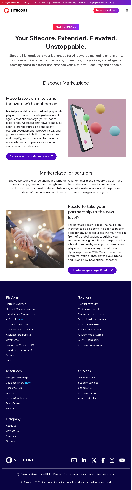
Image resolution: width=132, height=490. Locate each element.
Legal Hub (45, 474)
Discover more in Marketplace (29, 156)
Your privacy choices (75, 474)
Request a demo (106, 10)
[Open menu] (127, 11)
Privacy (57, 474)
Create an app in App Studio (90, 270)
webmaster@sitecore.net (102, 474)
